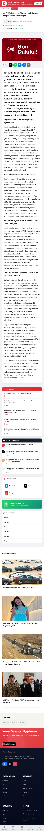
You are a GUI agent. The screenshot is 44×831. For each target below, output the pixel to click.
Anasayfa (6, 8)
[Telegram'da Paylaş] (19, 65)
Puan (24, 796)
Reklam (4, 818)
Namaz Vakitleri (28, 788)
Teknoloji (6, 531)
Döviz (24, 781)
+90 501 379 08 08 (32, 810)
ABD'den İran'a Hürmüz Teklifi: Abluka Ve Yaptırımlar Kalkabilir (20, 420)
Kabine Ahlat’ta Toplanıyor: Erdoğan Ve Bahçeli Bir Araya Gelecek (21, 430)
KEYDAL (33, 818)
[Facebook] (4, 764)
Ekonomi (6, 522)
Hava (24, 784)
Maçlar (25, 792)
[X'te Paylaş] (10, 65)
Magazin (6, 536)
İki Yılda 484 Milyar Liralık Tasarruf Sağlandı (17, 393)
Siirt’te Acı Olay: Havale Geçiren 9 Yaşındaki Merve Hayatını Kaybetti (19, 402)
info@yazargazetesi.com (33, 814)
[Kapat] (42, 2)
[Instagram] (15, 764)
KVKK (4, 822)
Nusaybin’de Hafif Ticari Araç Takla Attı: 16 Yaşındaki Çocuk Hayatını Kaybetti (20, 411)
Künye (4, 814)
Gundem (6, 517)
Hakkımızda (6, 810)
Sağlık (4, 796)
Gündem (5, 781)
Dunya (6, 541)
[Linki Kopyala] (28, 65)
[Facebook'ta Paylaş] (24, 65)
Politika (15, 8)
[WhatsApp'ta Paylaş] (15, 65)
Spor (5, 527)
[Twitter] (10, 764)
